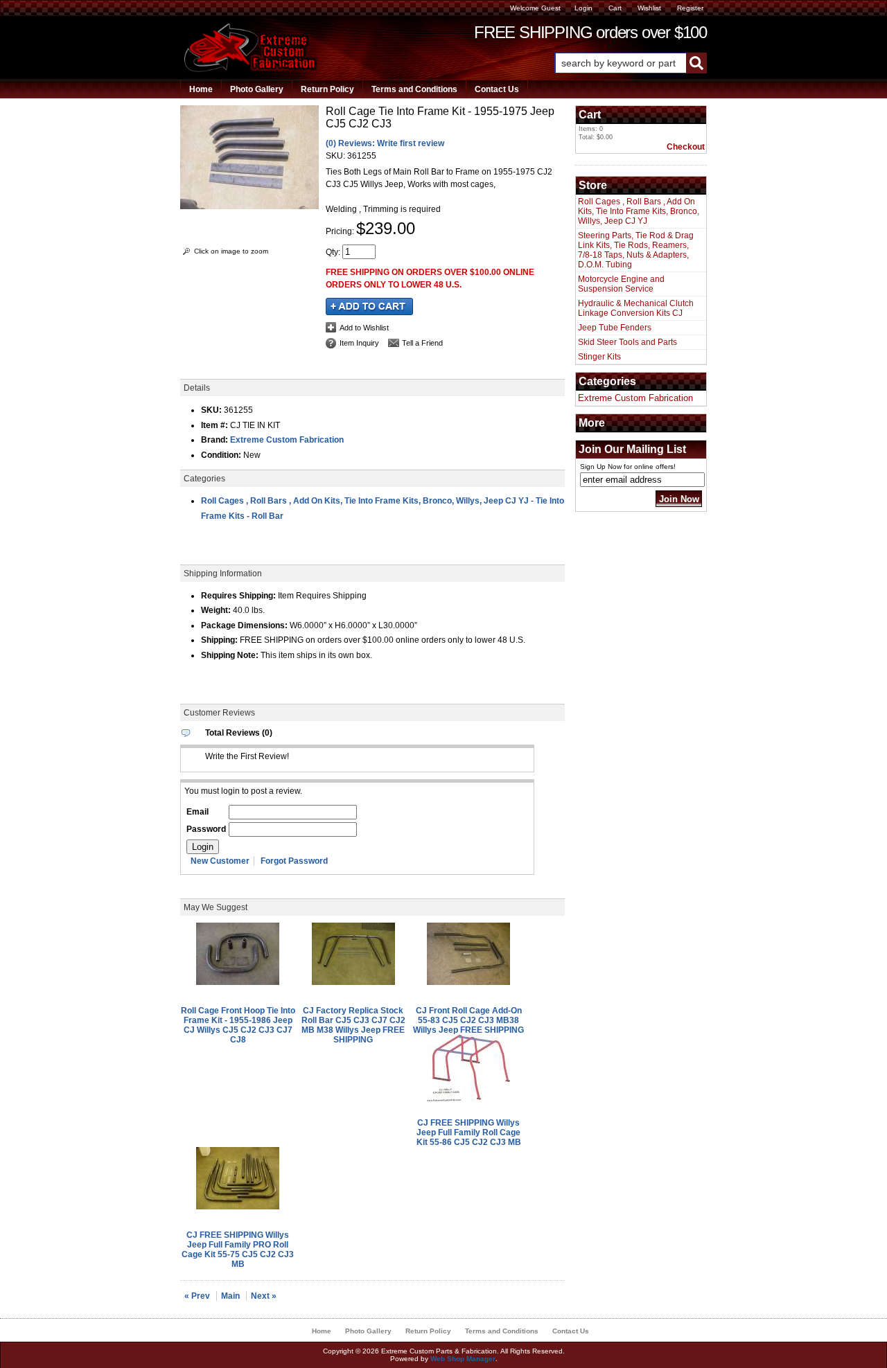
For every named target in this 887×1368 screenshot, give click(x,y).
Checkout (686, 147)
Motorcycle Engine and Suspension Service (621, 284)
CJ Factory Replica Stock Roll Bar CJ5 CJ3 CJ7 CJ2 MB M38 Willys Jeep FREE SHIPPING (353, 1025)
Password (206, 829)
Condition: (221, 455)
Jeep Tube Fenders (614, 327)
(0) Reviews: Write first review (385, 143)
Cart (615, 8)
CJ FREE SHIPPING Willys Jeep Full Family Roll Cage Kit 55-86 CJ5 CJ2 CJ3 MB (468, 1132)
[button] (630, 63)
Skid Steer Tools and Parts (627, 342)
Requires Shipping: (238, 596)
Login (583, 8)
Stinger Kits (599, 357)
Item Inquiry (359, 343)
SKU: (336, 156)
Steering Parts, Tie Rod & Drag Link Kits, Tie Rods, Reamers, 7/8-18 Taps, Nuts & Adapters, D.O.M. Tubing (636, 250)
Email (197, 812)
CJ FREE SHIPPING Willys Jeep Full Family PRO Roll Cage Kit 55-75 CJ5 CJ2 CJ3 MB (238, 1249)
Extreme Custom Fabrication (287, 440)
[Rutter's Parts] (251, 69)
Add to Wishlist (364, 327)
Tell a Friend (422, 343)
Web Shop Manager (462, 1358)
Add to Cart (369, 306)
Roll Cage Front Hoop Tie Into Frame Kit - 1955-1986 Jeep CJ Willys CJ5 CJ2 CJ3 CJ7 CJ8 (238, 1025)
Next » (263, 1296)
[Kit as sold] (249, 206)
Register (690, 8)
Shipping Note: (229, 655)
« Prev (197, 1296)
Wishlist (649, 8)
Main (230, 1296)
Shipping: (219, 640)
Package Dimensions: (244, 625)
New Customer (220, 861)
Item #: (215, 425)
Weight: (216, 610)
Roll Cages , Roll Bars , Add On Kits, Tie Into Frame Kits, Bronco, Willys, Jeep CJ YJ (365, 501)
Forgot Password (294, 861)
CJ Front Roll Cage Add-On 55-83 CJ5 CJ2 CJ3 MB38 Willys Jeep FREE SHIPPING (468, 1020)
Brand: (214, 440)
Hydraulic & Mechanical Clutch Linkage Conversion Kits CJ (636, 308)
